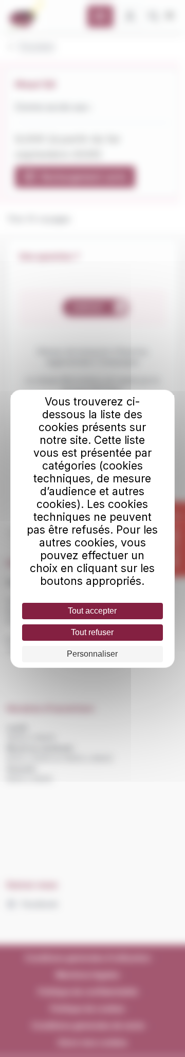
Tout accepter (92, 610)
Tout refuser (92, 632)
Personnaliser (92, 653)
